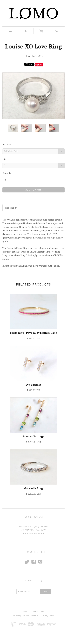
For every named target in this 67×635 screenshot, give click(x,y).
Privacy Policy (48, 616)
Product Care (38, 611)
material (6, 144)
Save (40, 65)
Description (11, 207)
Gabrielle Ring (33, 488)
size (4, 158)
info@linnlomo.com (33, 533)
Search (26, 611)
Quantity (6, 173)
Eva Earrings (33, 384)
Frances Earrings (33, 436)
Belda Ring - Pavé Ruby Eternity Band (33, 332)
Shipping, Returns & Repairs (25, 616)
